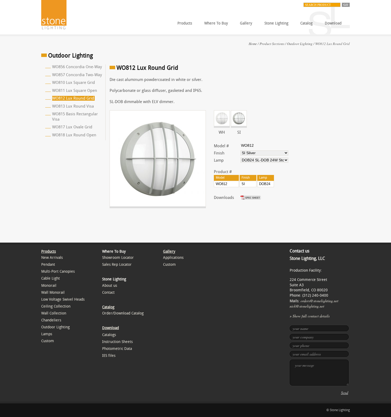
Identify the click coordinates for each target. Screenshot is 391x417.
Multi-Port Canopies (58, 271)
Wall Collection (53, 313)
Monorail (48, 285)
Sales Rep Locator (117, 264)
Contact (108, 292)
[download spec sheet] (251, 197)
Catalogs (109, 335)
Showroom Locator (118, 257)
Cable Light (50, 278)
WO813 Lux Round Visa (73, 106)
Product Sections (272, 43)
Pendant (48, 264)
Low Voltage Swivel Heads (63, 299)
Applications (173, 257)
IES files (108, 355)
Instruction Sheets (117, 342)
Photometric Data (117, 348)
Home (253, 43)
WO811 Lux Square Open (74, 90)
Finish (219, 153)
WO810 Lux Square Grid (73, 82)
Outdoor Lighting (300, 43)
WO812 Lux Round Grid (73, 98)
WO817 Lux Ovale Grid (72, 127)
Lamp (219, 160)
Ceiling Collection (55, 306)
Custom (47, 341)
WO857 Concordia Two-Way (77, 74)
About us (109, 285)
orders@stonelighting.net (319, 300)
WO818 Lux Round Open (74, 135)
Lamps (46, 334)
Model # (221, 146)
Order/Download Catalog (123, 313)
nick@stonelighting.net (307, 306)
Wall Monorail (53, 292)
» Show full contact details (310, 315)
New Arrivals (52, 257)
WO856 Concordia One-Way (77, 66)
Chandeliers (51, 320)
